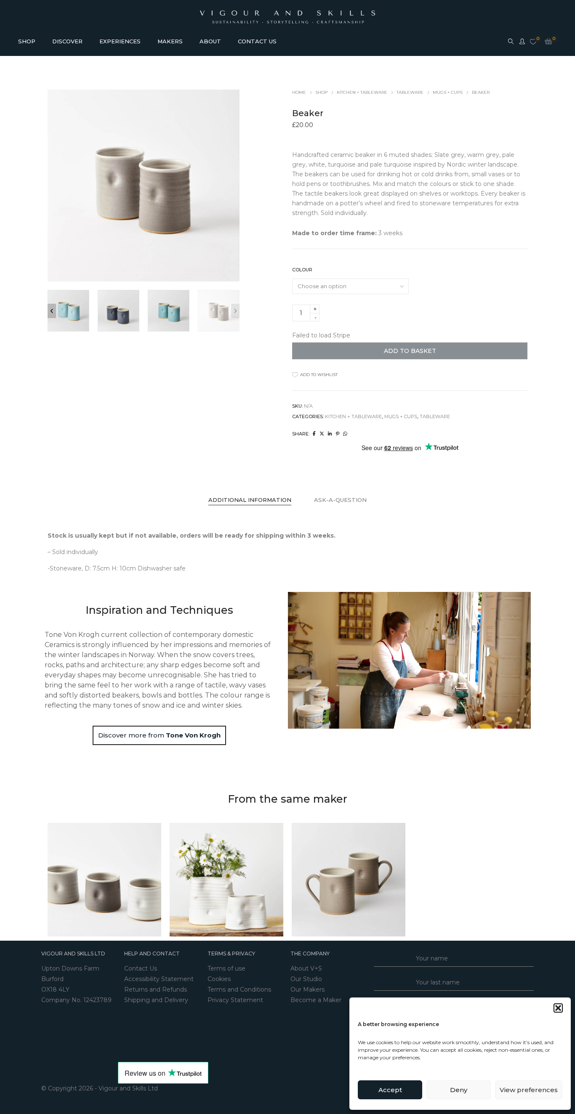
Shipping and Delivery (156, 1000)
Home (299, 92)
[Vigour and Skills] (287, 12)
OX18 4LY (55, 989)
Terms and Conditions (239, 989)
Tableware (410, 92)
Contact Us (140, 968)
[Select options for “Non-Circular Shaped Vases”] (218, 879)
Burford (52, 979)
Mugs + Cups (448, 92)
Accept (390, 1090)
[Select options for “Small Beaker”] (96, 879)
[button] (558, 1008)
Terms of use (226, 968)
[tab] (249, 500)
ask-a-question (340, 499)
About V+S (306, 968)
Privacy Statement (235, 1000)
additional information (249, 499)
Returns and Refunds (155, 989)
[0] (533, 42)
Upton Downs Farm (70, 968)
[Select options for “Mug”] (340, 879)
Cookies (219, 979)
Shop (321, 92)
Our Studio (306, 979)
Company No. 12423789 (76, 1000)
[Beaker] (314, 434)
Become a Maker (315, 1000)
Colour (302, 270)
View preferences (529, 1090)
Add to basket (410, 351)
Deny (458, 1090)
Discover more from (159, 735)
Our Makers (307, 989)
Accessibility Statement (159, 979)
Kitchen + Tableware (362, 92)
